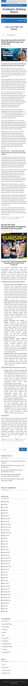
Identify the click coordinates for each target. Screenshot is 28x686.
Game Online (6, 627)
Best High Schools (7, 624)
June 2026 (5, 507)
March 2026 (6, 515)
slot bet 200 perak (8, 218)
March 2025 (6, 549)
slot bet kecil (16, 218)
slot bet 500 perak (19, 440)
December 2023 (7, 591)
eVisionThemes (14, 683)
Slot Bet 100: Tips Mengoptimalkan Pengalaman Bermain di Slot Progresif (13, 227)
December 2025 (7, 524)
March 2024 (6, 583)
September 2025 (7, 532)
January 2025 (6, 555)
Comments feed (6, 670)
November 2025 (7, 527)
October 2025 (6, 530)
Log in (3, 664)
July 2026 (5, 504)
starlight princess (7, 643)
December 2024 (7, 558)
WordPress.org (6, 673)
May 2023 (5, 611)
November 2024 (7, 561)
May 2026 (5, 510)
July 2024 (5, 572)
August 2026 (6, 501)
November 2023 (7, 594)
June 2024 (5, 575)
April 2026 (5, 513)
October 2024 (6, 563)
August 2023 (6, 603)
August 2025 (6, 535)
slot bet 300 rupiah (9, 440)
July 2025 (5, 538)
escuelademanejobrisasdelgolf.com (13, 317)
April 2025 (5, 546)
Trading (5, 649)
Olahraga (5, 629)
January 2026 (6, 521)
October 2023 (6, 597)
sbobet (4, 632)
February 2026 (6, 518)
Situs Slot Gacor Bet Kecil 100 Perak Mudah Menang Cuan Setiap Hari (13, 42)
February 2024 (6, 586)
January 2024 (6, 589)
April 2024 (5, 580)
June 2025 (5, 541)
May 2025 (5, 544)
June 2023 (5, 608)
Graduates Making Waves (14, 11)
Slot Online (5, 641)
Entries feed (5, 667)
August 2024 (6, 569)
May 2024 (5, 577)
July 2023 (5, 606)
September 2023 (7, 600)
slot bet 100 (6, 638)
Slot (4, 635)
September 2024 (7, 566)
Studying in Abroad (7, 646)
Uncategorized (10, 217)
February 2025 (6, 552)
